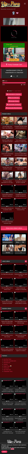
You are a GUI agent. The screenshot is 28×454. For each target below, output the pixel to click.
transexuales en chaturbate (14, 94)
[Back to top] (23, 449)
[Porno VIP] (11, 4)
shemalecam (7, 362)
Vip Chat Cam (7, 369)
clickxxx (6, 364)
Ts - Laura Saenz (16, 90)
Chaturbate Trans (8, 371)
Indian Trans (7, 366)
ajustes (12, 449)
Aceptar (4, 451)
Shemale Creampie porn (10, 361)
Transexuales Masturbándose (14, 107)
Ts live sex (6, 368)
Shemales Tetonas (14, 101)
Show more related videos (14, 228)
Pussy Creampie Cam (15, 64)
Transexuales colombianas (14, 104)
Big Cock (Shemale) (14, 97)
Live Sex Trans (7, 359)
